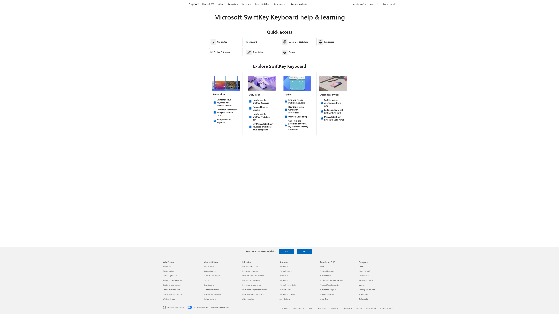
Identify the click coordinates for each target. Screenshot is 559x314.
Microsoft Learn (325, 276)
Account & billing (262, 4)
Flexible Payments (210, 299)
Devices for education (250, 271)
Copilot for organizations (172, 285)
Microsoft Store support (212, 276)
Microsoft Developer (327, 271)
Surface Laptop (168, 271)
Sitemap (285, 308)
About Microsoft (364, 271)
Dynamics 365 (284, 276)
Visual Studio (324, 299)
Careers (361, 266)
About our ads (371, 308)
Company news (364, 276)
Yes (286, 251)
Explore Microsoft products (172, 294)
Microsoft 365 (208, 4)
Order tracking (209, 285)
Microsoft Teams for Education (253, 276)
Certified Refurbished (211, 290)
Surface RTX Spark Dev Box (172, 280)
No (304, 251)
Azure (322, 266)
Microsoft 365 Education (251, 280)
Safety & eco (347, 308)
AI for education (248, 299)
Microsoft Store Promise (212, 294)
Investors (362, 285)
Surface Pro (167, 266)
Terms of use (321, 308)
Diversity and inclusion (367, 290)
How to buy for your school (251, 285)
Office (220, 4)
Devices (245, 4)
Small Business (285, 299)
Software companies (327, 294)
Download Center (210, 271)
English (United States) (175, 307)
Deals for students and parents (253, 294)
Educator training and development (254, 290)
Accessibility (363, 294)
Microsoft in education (250, 266)
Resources (278, 4)
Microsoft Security (286, 271)
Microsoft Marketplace (328, 290)
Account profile (209, 266)
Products (232, 4)
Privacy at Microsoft (366, 280)
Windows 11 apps (169, 299)
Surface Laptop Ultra (170, 276)
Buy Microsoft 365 (299, 4)
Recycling (358, 308)
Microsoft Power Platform (288, 285)
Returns (206, 280)
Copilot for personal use (171, 290)
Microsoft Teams (285, 290)
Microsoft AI (284, 266)
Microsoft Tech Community (329, 285)
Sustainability (363, 299)
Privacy (310, 308)
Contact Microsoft (298, 308)
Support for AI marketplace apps (331, 280)
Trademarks (334, 308)
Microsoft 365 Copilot (287, 294)
